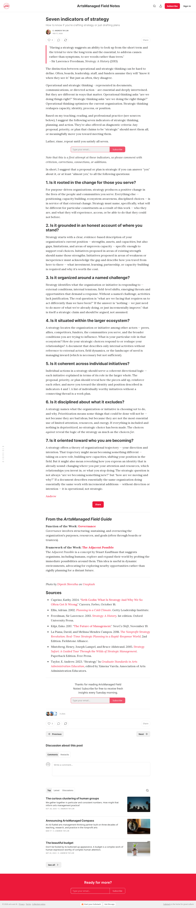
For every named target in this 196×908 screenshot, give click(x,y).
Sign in (187, 6)
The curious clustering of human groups (72, 798)
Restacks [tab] (65, 754)
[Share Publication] (161, 6)
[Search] (154, 6)
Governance (87, 526)
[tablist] (58, 754)
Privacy (22, 904)
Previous (56, 734)
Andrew (51, 496)
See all (51, 864)
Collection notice (38, 904)
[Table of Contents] (3, 454)
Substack (166, 904)
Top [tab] (49, 790)
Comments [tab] (52, 754)
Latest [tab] (57, 790)
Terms (28, 904)
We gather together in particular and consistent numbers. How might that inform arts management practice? (82, 804)
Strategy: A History (104, 616)
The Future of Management (92, 626)
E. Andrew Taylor (60, 31)
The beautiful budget (59, 842)
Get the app (109, 904)
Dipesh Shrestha (67, 584)
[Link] (41, 182)
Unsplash (89, 584)
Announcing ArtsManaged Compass (70, 820)
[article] (98, 805)
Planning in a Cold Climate (93, 610)
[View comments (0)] (59, 40)
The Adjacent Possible (98, 547)
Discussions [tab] (67, 790)
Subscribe (172, 6)
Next (141, 734)
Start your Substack (92, 904)
